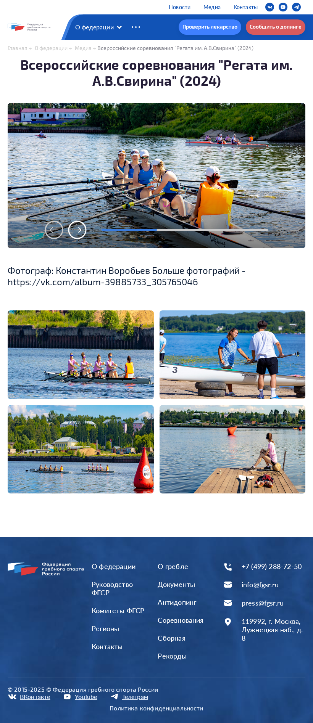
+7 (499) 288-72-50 (272, 566)
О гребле (173, 566)
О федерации (94, 27)
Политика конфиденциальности (156, 708)
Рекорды (172, 656)
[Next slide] (77, 230)
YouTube (86, 696)
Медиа (212, 7)
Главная (17, 48)
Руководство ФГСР (112, 588)
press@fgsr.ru (263, 603)
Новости (179, 7)
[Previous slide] (54, 230)
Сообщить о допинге (276, 26)
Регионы (105, 628)
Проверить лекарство (209, 26)
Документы (176, 584)
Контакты (246, 7)
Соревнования (180, 620)
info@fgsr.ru (260, 585)
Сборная (171, 638)
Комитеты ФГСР (118, 610)
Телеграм (135, 696)
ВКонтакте (35, 696)
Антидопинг (177, 602)
